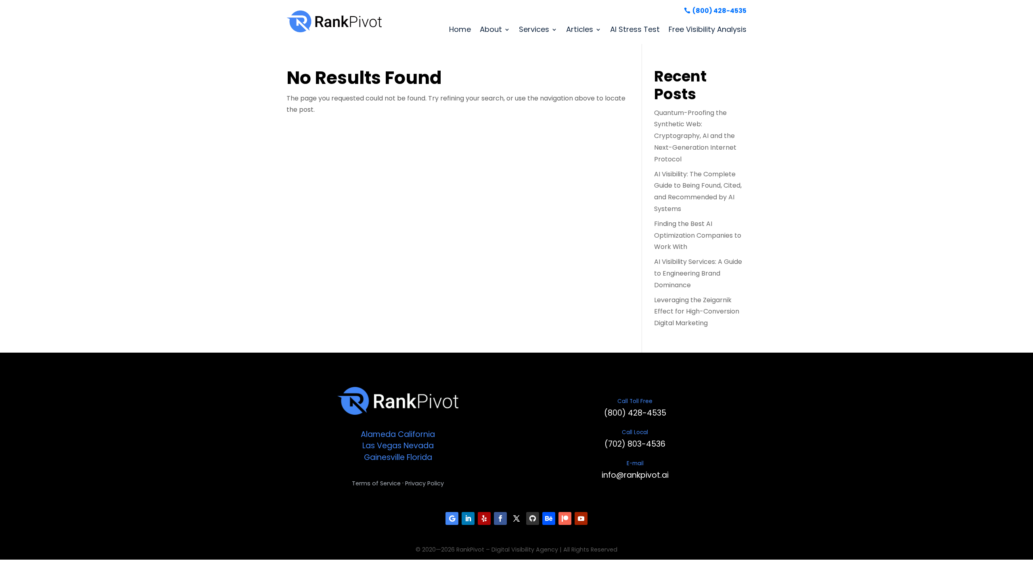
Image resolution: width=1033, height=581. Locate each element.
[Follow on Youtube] (581, 518)
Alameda (378, 434)
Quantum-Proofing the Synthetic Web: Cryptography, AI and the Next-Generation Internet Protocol (695, 136)
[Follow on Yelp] (484, 518)
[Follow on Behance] (548, 518)
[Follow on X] (516, 518)
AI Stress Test (635, 29)
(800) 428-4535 (719, 10)
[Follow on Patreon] (564, 518)
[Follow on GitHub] (532, 518)
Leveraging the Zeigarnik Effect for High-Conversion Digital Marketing (696, 311)
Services (534, 29)
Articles (579, 29)
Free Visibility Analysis (708, 29)
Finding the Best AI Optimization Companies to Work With (697, 235)
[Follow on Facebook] (500, 518)
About (491, 29)
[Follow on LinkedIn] (468, 518)
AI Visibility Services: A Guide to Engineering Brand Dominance (698, 273)
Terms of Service (376, 483)
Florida (419, 457)
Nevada (419, 445)
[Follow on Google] (451, 518)
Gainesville (384, 457)
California (416, 434)
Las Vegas (381, 445)
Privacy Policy (424, 483)
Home (460, 29)
